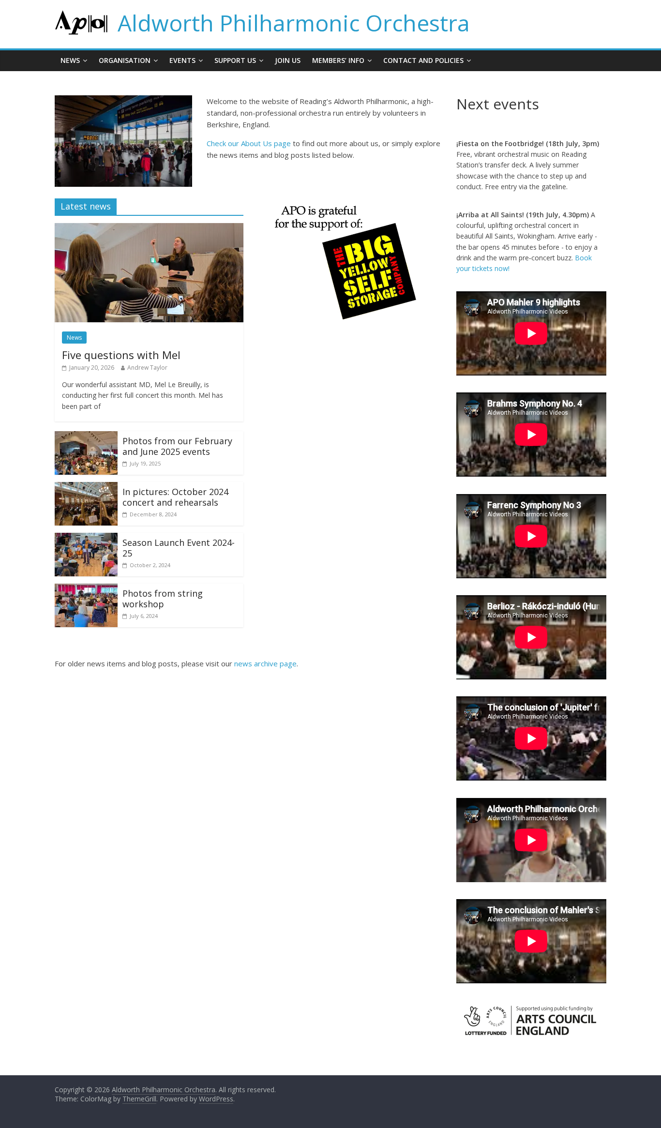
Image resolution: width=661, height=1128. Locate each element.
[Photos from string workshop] (86, 589)
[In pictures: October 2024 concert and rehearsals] (86, 487)
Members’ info (338, 60)
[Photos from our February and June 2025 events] (86, 437)
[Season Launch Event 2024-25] (86, 538)
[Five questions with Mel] (149, 229)
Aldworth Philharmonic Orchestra (294, 23)
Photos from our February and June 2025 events (177, 446)
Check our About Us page (249, 143)
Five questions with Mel (121, 354)
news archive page (265, 663)
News (70, 60)
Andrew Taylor (147, 367)
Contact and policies (423, 60)
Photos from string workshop (162, 598)
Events (182, 60)
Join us (287, 60)
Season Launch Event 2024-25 (178, 548)
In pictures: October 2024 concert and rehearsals (175, 497)
